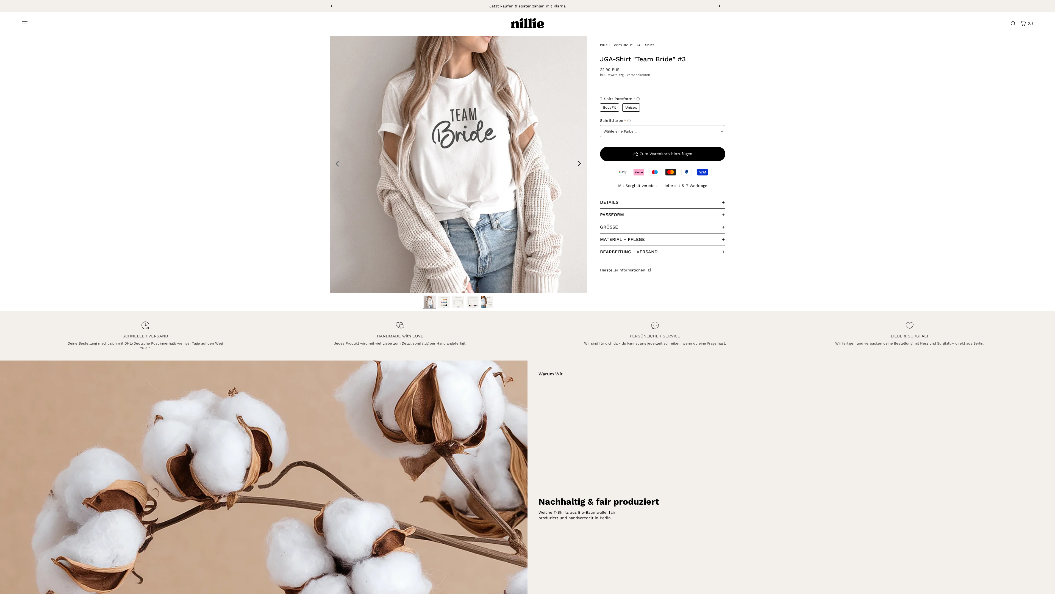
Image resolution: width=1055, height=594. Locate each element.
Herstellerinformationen (623, 270)
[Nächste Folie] (719, 6)
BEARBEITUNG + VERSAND (629, 251)
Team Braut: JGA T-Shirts (633, 45)
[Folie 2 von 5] (444, 302)
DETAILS (609, 202)
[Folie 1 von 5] (430, 302)
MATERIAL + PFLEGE (622, 239)
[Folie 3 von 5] (458, 302)
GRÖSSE (609, 227)
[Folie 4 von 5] (473, 302)
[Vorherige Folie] (332, 6)
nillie (603, 45)
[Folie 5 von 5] (487, 302)
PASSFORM (612, 214)
